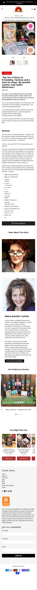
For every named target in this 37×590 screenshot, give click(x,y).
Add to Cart (8, 458)
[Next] (23, 57)
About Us (4, 476)
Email (4, 547)
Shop (3, 480)
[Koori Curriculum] (18, 9)
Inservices (5, 478)
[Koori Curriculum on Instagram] (5, 491)
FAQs (3, 483)
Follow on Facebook (14, 361)
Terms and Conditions (8, 485)
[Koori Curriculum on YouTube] (11, 491)
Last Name (5, 538)
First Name (5, 530)
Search (4, 487)
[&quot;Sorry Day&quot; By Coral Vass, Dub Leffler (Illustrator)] (24, 441)
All (21, 15)
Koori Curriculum (20, 566)
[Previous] (13, 57)
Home (16, 15)
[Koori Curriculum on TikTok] (9, 491)
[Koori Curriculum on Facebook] (3, 491)
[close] (35, 3)
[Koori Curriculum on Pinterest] (7, 491)
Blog (3, 481)
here (3, 122)
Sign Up (18, 556)
